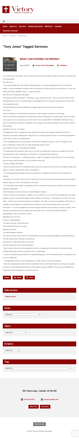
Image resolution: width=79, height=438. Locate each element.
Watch (19, 277)
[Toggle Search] (4, 21)
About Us (13, 26)
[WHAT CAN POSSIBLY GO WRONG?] (10, 70)
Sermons (22, 26)
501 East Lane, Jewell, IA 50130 (39, 390)
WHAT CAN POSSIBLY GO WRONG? (40, 59)
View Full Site (39, 424)
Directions (45, 407)
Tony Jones (22, 36)
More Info (33, 407)
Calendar (58, 26)
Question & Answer (10, 31)
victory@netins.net (51, 399)
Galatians (63, 65)
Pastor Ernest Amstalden (45, 65)
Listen (30, 277)
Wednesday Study (35, 26)
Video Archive (10, 296)
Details (6, 277)
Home (5, 26)
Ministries (49, 26)
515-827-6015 (29, 399)
